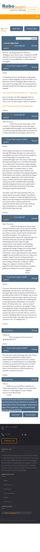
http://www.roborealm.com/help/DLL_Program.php (20, 93)
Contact (7, 434)
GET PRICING (31, 9)
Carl (5, 66)
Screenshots (8, 485)
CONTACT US (9, 441)
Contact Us (7, 502)
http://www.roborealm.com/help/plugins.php (18, 106)
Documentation (9, 493)
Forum (6, 497)
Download (7, 489)
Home (6, 480)
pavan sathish (9, 46)
